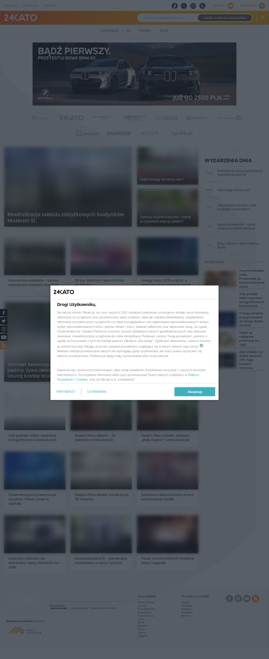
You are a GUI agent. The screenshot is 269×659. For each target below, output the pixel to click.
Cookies (82, 379)
